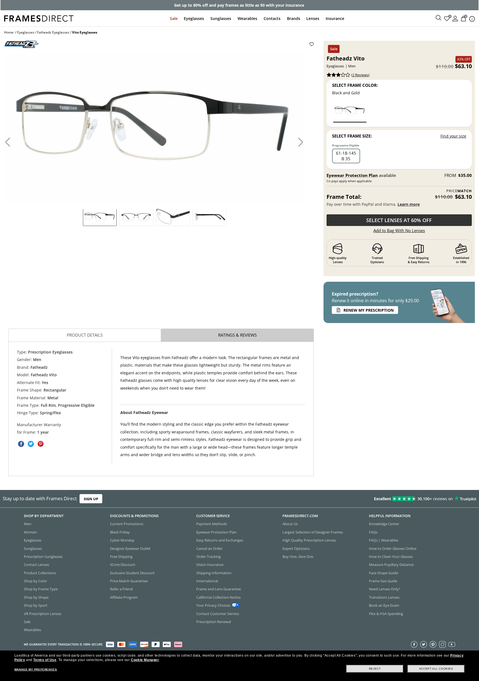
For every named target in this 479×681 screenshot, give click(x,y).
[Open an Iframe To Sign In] (455, 18)
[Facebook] (414, 644)
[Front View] (136, 217)
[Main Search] (438, 18)
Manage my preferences (35, 669)
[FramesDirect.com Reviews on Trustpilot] (377, 499)
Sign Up (91, 498)
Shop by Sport (35, 605)
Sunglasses (220, 18)
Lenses (312, 18)
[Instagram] (442, 644)
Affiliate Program (124, 597)
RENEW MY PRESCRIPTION (368, 310)
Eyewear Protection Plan (352, 175)
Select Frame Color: (355, 85)
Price (459, 191)
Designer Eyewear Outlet (130, 548)
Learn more (409, 204)
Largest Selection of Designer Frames (312, 532)
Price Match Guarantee (129, 580)
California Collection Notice (218, 597)
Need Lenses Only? (384, 588)
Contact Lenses (36, 564)
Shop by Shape (36, 597)
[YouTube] (452, 644)
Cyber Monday (122, 540)
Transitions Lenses (384, 597)
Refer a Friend (121, 588)
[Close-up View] (173, 217)
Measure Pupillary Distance (391, 564)
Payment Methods (211, 523)
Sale (174, 18)
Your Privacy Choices (213, 605)
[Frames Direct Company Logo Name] (38, 18)
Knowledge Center (384, 523)
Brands (293, 18)
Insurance (335, 18)
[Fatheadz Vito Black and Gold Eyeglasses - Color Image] (349, 112)
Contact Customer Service (217, 613)
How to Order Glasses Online (392, 548)
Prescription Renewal (213, 621)
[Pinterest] (433, 644)
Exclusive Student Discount (132, 572)
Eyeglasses (194, 18)
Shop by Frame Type (41, 588)
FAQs (373, 532)
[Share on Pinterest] (40, 444)
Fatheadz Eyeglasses (53, 32)
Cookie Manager (145, 660)
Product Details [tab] (85, 335)
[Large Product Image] (154, 129)
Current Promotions (126, 523)
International (207, 580)
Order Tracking (208, 556)
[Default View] (100, 217)
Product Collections (40, 572)
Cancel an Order (209, 548)
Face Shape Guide (383, 572)
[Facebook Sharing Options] (21, 444)
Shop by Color (35, 580)
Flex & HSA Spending (386, 613)
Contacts (272, 18)
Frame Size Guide (383, 580)
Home (9, 32)
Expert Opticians (296, 548)
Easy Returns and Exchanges (219, 540)
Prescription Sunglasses (43, 556)
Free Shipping (121, 556)
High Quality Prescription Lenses (309, 540)
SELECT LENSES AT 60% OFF (399, 220)
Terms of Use (44, 660)
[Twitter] (423, 644)
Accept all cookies (436, 668)
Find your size (453, 136)
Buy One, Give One (297, 556)
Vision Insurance (209, 564)
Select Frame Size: (352, 136)
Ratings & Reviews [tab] (237, 335)
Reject (375, 668)
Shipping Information (213, 572)
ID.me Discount (122, 564)
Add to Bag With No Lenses (399, 230)
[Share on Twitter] (31, 444)
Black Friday (120, 532)
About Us (290, 523)
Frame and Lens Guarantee (218, 588)
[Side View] (209, 217)
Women (30, 532)
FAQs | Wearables (383, 540)
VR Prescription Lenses (42, 613)
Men (27, 523)
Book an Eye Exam (384, 605)
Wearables (247, 18)
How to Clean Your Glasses (391, 556)
